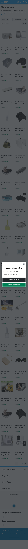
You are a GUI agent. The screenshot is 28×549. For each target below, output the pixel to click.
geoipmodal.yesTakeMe (14, 284)
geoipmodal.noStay (14, 279)
